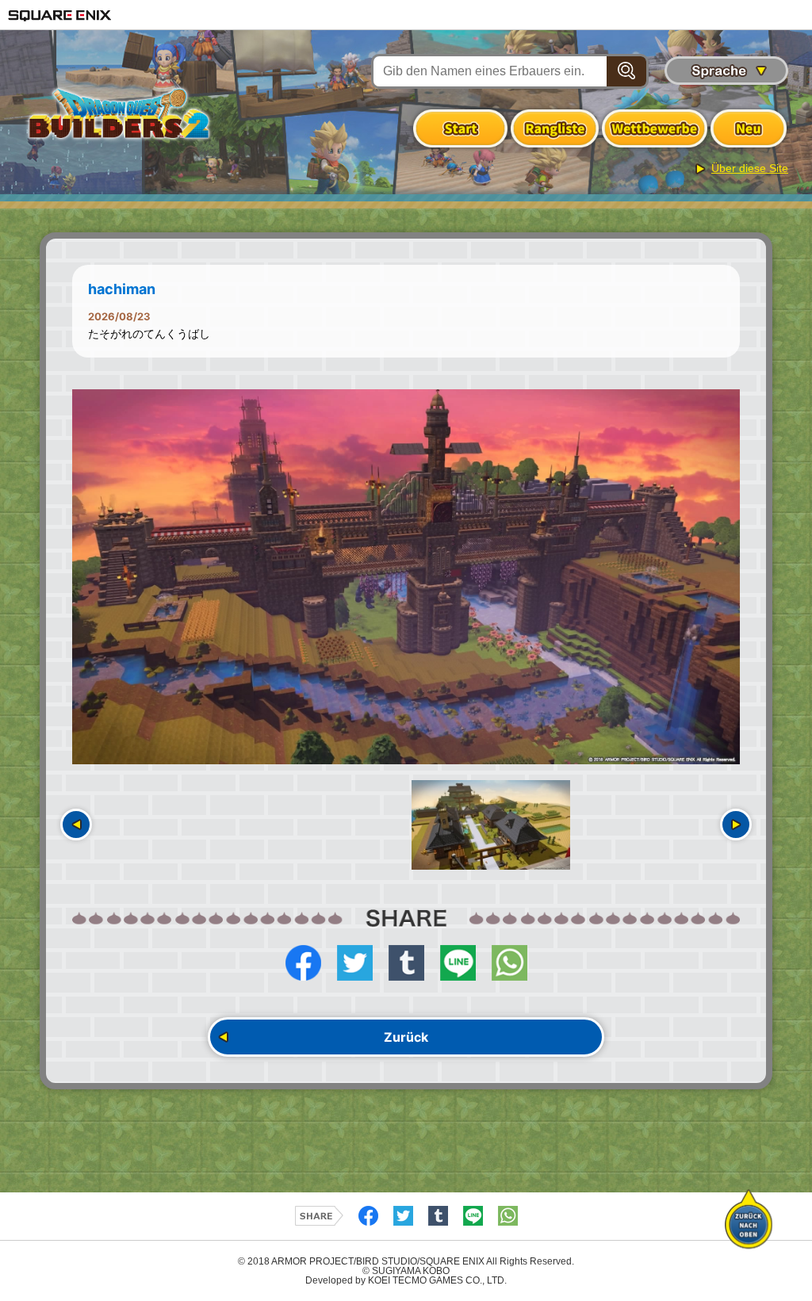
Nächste (736, 824)
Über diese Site (749, 168)
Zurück (406, 1037)
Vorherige (76, 824)
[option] (406, 577)
